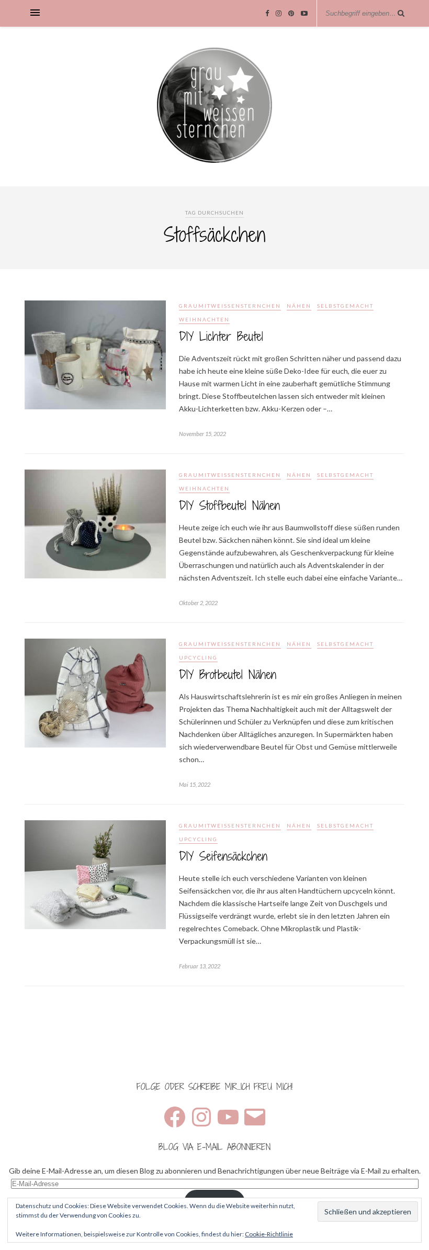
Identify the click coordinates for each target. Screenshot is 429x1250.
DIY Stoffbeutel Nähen (229, 505)
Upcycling (198, 657)
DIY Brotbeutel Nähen (227, 674)
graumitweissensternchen (230, 306)
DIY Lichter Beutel (221, 336)
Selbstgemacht (345, 306)
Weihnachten (204, 319)
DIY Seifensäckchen (223, 856)
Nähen (299, 306)
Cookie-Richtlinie (269, 1234)
